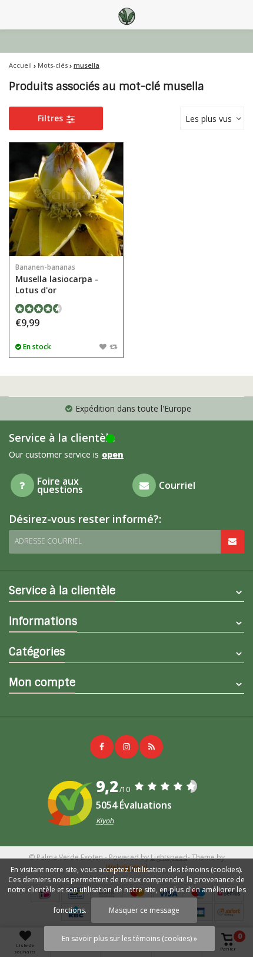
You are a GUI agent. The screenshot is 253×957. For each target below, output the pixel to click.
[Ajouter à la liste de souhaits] (102, 346)
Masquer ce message (144, 910)
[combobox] (212, 118)
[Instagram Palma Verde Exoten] (126, 747)
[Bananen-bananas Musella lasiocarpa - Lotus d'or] (66, 199)
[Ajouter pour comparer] (113, 346)
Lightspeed (169, 857)
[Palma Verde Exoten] (126, 14)
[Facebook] (102, 747)
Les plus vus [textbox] (208, 118)
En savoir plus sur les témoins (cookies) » (129, 938)
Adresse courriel (48, 541)
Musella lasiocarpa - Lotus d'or (56, 279)
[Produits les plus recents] (151, 747)
